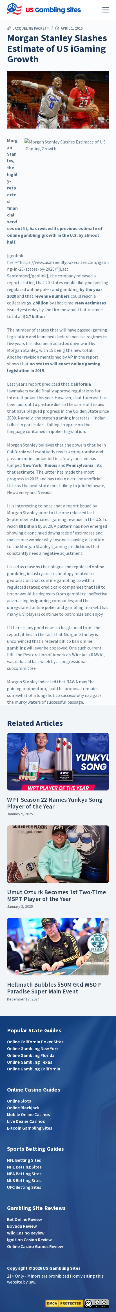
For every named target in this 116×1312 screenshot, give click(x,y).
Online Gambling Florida (31, 1055)
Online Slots (19, 1101)
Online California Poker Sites (35, 1041)
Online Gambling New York (33, 1048)
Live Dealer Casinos (26, 1121)
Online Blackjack (23, 1107)
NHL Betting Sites (24, 1167)
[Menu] (105, 9)
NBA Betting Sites (24, 1173)
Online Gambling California (33, 1069)
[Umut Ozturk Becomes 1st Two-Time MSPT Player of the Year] (58, 854)
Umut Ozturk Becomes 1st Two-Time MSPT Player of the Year (56, 895)
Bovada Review (22, 1226)
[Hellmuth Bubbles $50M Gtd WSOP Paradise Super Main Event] (58, 946)
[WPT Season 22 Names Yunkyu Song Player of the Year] (58, 761)
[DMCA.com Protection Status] (64, 1303)
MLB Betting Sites (24, 1180)
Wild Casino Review (25, 1233)
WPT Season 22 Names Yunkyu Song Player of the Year (54, 803)
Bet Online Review (24, 1219)
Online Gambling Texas (29, 1062)
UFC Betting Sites (24, 1187)
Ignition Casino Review (29, 1239)
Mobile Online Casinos (28, 1114)
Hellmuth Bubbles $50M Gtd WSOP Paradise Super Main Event (54, 987)
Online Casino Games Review (35, 1246)
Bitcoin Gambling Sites (29, 1128)
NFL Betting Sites (24, 1160)
